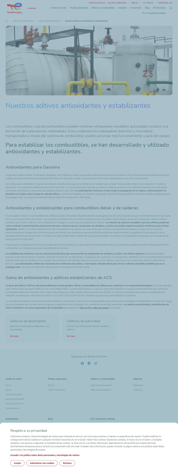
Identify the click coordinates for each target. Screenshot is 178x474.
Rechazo (67, 463)
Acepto (17, 463)
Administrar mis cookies (42, 463)
